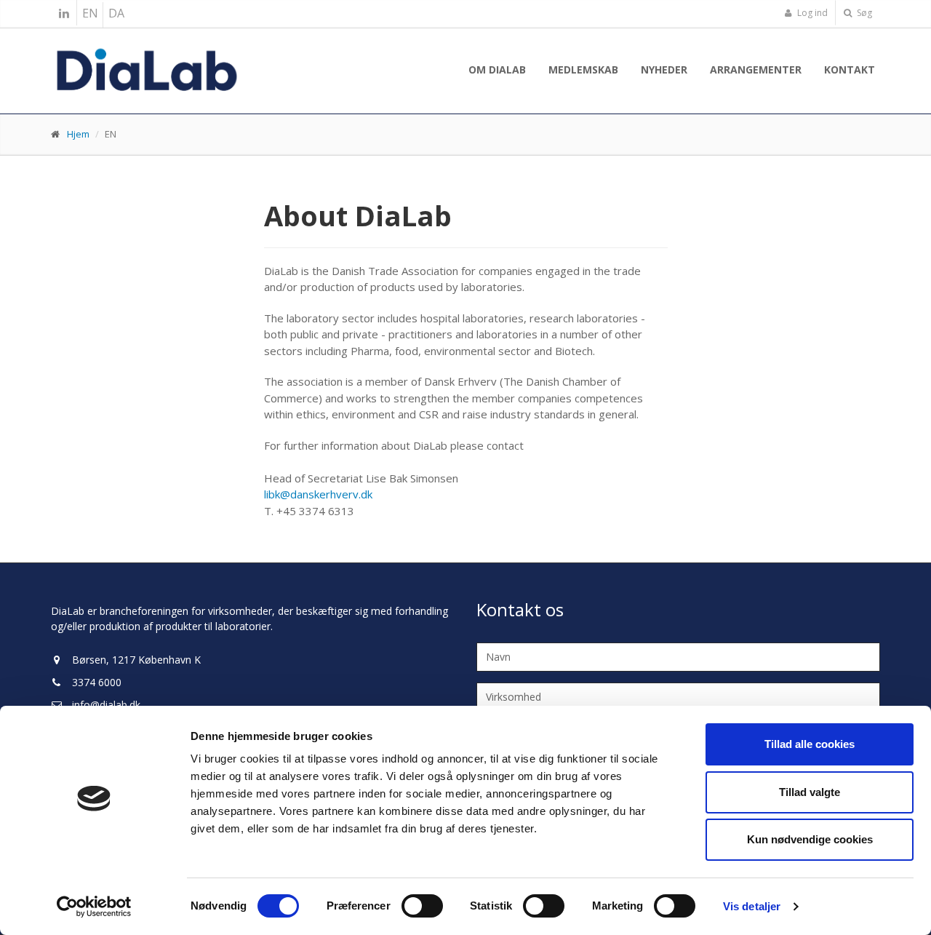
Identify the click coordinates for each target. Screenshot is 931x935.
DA (116, 13)
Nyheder (664, 69)
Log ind (811, 13)
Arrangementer (756, 69)
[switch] (422, 906)
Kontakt (849, 69)
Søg (863, 13)
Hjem (78, 133)
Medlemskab (583, 69)
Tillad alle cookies (809, 744)
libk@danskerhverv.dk (318, 494)
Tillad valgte (809, 792)
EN (90, 13)
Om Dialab (497, 69)
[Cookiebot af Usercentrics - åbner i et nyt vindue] (94, 907)
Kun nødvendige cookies (810, 839)
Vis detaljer (751, 906)
